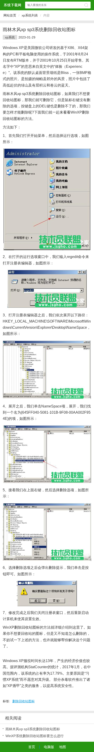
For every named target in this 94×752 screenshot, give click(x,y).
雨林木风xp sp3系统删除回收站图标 (32, 729)
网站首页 (9, 15)
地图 (62, 747)
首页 (31, 747)
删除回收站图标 (23, 701)
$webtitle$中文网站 (12, 5)
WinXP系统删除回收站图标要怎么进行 (34, 736)
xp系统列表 (30, 15)
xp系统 (10, 37)
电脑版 (49, 747)
